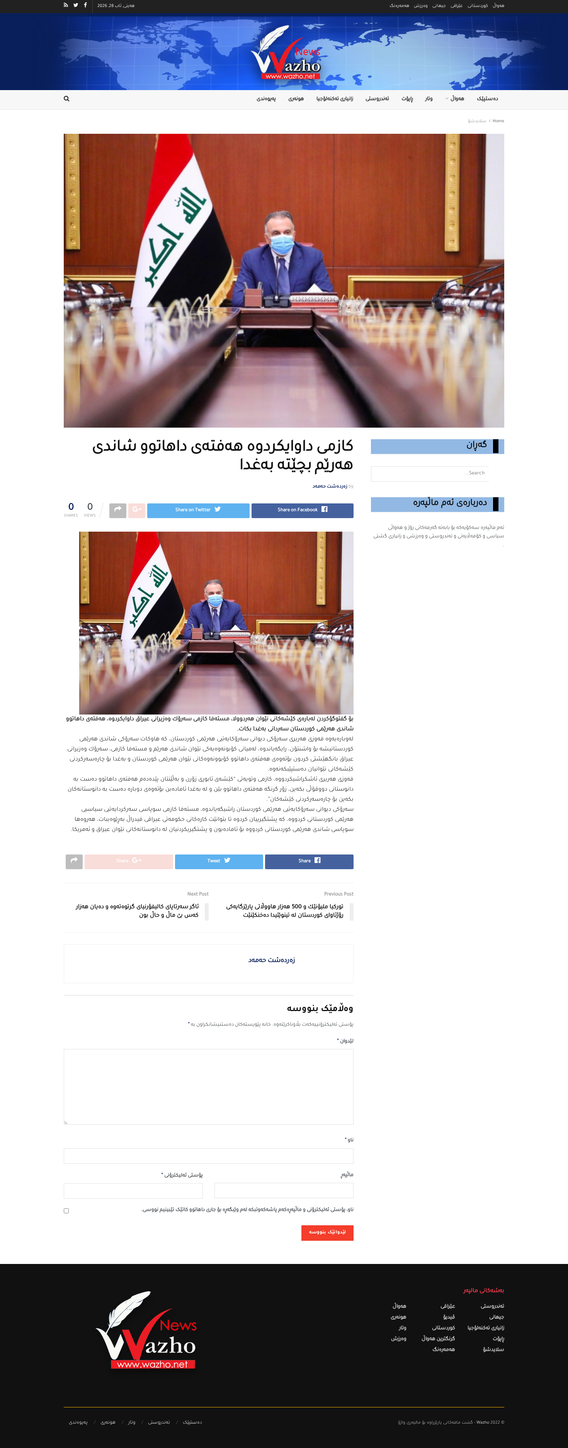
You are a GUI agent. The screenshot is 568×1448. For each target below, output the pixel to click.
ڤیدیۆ (449, 1318)
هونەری (296, 99)
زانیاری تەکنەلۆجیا (334, 99)
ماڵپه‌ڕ (347, 1176)
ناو (349, 1141)
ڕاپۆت (407, 99)
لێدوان (345, 1042)
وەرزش (421, 6)
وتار (429, 99)
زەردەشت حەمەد (330, 486)
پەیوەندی (266, 99)
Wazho (482, 1423)
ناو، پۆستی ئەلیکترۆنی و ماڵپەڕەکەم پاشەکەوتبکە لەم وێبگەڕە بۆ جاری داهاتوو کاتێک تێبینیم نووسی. (247, 1210)
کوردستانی (478, 6)
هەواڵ (498, 6)
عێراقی (457, 6)
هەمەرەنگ (399, 6)
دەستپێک (487, 99)
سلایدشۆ (477, 121)
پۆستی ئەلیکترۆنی (182, 1176)
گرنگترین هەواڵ (438, 1339)
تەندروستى (377, 99)
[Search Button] (496, 474)
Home (498, 121)
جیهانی (439, 6)
